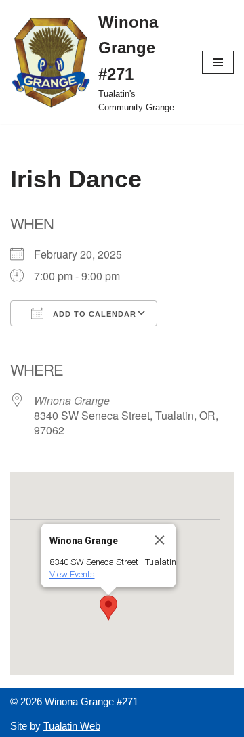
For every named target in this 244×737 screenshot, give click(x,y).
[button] (108, 608)
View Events (72, 574)
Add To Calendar (93, 314)
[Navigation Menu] (218, 62)
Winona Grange (72, 400)
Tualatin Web (71, 726)
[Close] (160, 540)
